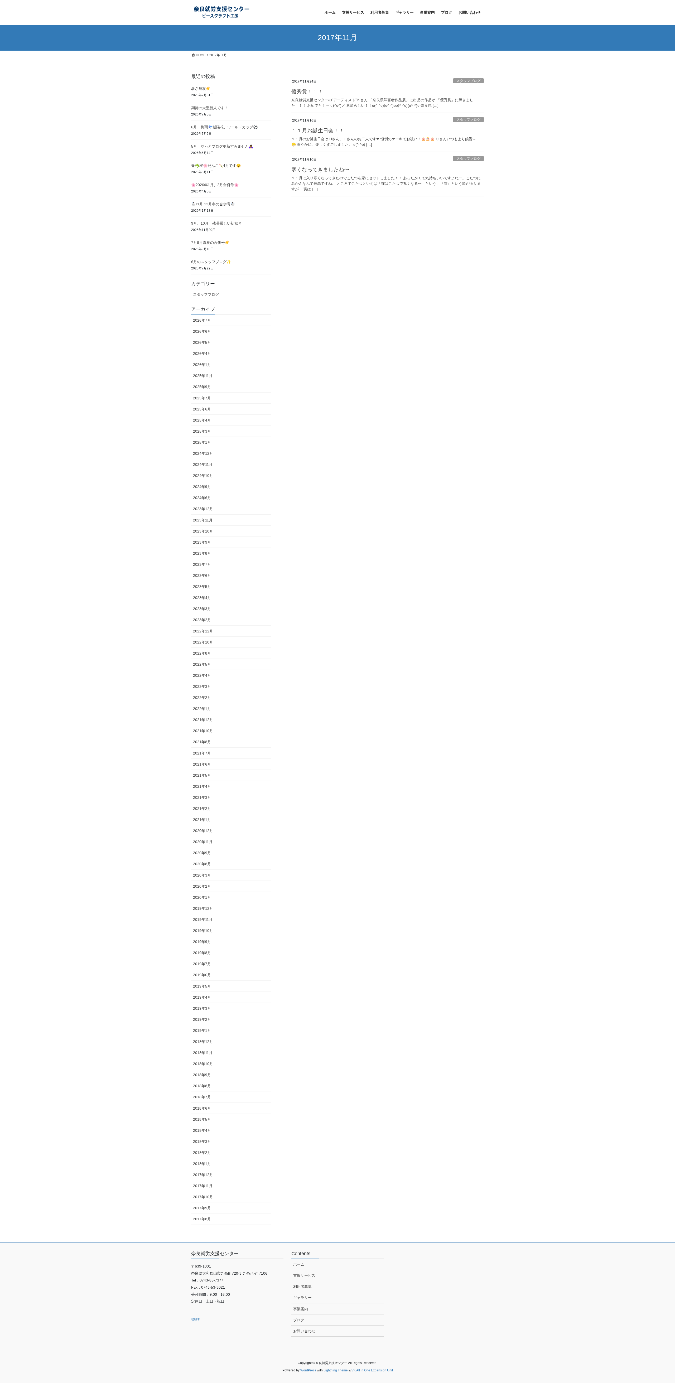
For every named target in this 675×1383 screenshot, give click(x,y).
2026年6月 (202, 331)
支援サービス (304, 1275)
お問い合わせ (304, 1331)
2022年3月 (202, 686)
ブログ (298, 1320)
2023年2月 (202, 620)
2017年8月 (202, 1219)
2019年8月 (202, 953)
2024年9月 (202, 487)
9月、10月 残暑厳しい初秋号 (216, 223)
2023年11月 (203, 520)
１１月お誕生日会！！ (317, 130)
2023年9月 (202, 542)
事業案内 (300, 1309)
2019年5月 (202, 986)
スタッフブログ (468, 81)
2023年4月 (202, 598)
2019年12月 (203, 908)
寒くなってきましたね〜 (320, 169)
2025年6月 (202, 409)
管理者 (195, 1319)
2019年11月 (203, 919)
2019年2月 (202, 1019)
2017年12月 (203, 1175)
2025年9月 (202, 387)
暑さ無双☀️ (200, 88)
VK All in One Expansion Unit (372, 1370)
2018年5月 (202, 1119)
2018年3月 (202, 1141)
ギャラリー (302, 1297)
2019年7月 (202, 964)
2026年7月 (202, 320)
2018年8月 (202, 1086)
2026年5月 (202, 342)
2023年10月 (203, 531)
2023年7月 (202, 564)
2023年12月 (203, 509)
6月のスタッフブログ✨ (211, 262)
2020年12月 (203, 831)
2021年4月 (202, 786)
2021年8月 (202, 742)
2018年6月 (202, 1108)
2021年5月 (202, 775)
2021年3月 (202, 797)
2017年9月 (202, 1208)
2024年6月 (202, 498)
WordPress (308, 1370)
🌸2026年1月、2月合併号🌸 (215, 185)
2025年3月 (202, 431)
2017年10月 (203, 1197)
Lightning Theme (336, 1370)
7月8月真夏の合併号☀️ (210, 242)
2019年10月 (203, 931)
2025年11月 (203, 376)
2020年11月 (203, 842)
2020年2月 (202, 886)
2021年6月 (202, 764)
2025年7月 (202, 398)
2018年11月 (203, 1053)
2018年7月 (202, 1097)
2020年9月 (202, 853)
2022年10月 (203, 642)
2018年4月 (202, 1130)
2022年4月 (202, 675)
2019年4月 (202, 997)
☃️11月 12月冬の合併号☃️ (213, 204)
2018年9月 (202, 1075)
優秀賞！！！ (307, 91)
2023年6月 (202, 575)
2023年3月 (202, 609)
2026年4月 (202, 353)
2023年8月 (202, 553)
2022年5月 (202, 664)
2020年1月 (202, 897)
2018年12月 (203, 1041)
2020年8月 (202, 864)
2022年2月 (202, 697)
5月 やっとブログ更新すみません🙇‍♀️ (222, 146)
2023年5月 (202, 586)
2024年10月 (203, 475)
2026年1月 (202, 364)
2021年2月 (202, 808)
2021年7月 (202, 753)
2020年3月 (202, 875)
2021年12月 (203, 720)
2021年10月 (203, 731)
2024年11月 (203, 464)
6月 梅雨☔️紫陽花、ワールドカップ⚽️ (224, 127)
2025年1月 (202, 442)
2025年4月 (202, 420)
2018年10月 (203, 1064)
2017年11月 (203, 1186)
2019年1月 (202, 1030)
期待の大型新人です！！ (211, 108)
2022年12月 (203, 631)
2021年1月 (202, 820)
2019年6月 (202, 975)
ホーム (298, 1264)
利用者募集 (302, 1286)
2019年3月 (202, 1008)
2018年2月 (202, 1152)
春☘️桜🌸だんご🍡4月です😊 (216, 165)
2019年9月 (202, 942)
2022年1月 (202, 709)
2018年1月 (202, 1164)
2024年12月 (203, 453)
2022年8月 (202, 653)
